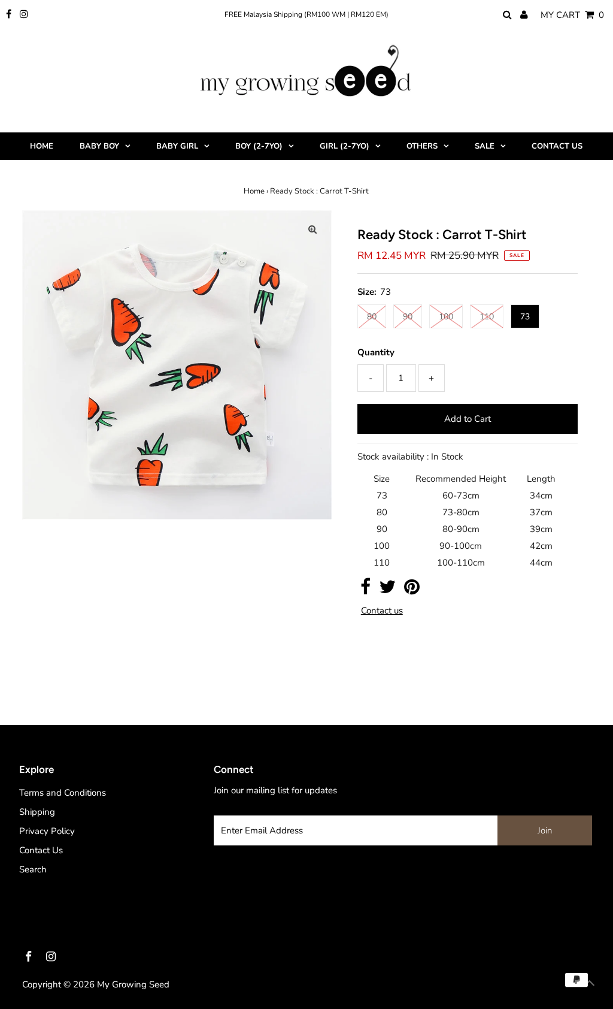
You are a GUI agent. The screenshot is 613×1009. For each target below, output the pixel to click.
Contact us (382, 611)
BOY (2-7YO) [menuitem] (259, 146)
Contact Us (41, 850)
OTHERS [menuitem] (422, 146)
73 (525, 316)
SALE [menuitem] (484, 146)
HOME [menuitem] (41, 146)
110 (487, 316)
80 (372, 316)
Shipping (37, 812)
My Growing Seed (133, 984)
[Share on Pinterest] (412, 590)
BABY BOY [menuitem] (99, 146)
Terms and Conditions (62, 793)
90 (407, 316)
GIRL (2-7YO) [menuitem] (344, 146)
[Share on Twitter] (387, 590)
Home (254, 191)
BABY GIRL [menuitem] (177, 146)
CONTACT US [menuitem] (557, 146)
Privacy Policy (47, 831)
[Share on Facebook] (365, 590)
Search (33, 869)
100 (446, 316)
